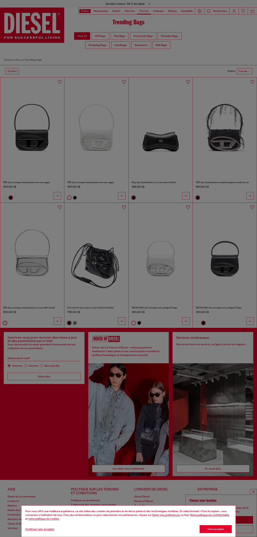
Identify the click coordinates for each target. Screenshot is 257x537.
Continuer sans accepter (39, 529)
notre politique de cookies (43, 518)
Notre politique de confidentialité (209, 514)
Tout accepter (215, 529)
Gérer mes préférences (166, 514)
